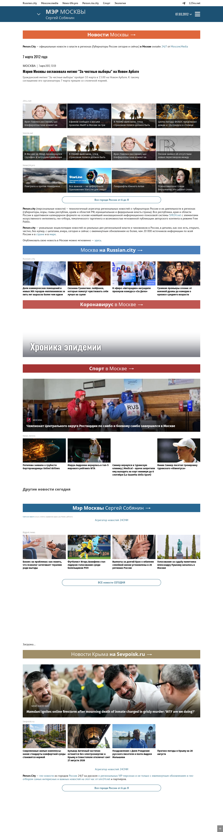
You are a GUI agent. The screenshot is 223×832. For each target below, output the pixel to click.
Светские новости (28, 517)
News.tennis (29, 435)
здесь (98, 240)
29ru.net (27, 100)
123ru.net (194, 3)
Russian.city (30, 3)
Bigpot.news (29, 532)
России (73, 775)
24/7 (164, 46)
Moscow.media (49, 3)
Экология (120, 3)
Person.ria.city (90, 3)
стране (40, 234)
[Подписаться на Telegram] (184, 3)
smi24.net (104, 779)
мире (52, 234)
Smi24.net (28, 133)
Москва (29, 66)
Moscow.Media (179, 46)
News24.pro (29, 165)
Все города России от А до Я (112, 200)
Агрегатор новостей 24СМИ (111, 520)
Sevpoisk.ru (28, 721)
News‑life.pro (70, 3)
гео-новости (46, 775)
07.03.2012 (182, 14)
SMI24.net (175, 215)
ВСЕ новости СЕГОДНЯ (111, 582)
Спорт (106, 3)
